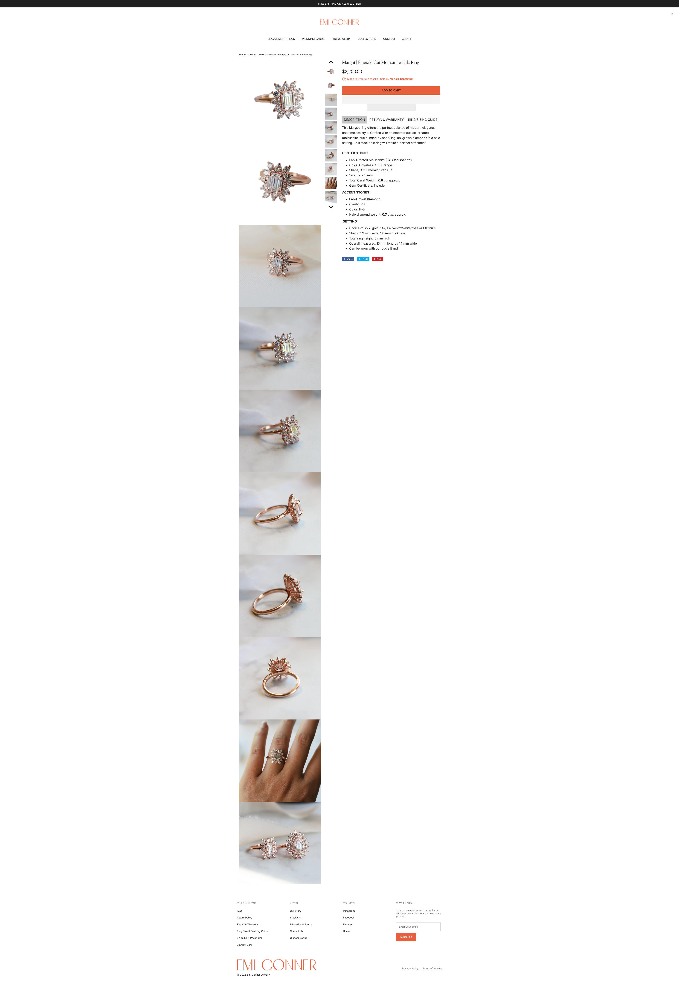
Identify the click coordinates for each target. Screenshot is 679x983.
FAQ (239, 910)
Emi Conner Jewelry (258, 974)
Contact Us (296, 931)
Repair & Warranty (247, 924)
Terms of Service (432, 968)
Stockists (295, 917)
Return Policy (244, 917)
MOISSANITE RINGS (257, 54)
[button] (391, 100)
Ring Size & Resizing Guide (252, 931)
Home (242, 54)
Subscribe (406, 936)
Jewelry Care (244, 944)
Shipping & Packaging (250, 937)
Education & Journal (301, 924)
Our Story (295, 910)
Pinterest (348, 924)
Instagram (349, 910)
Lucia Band (390, 248)
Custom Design (298, 937)
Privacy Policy (410, 968)
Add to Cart (391, 90)
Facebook (349, 917)
